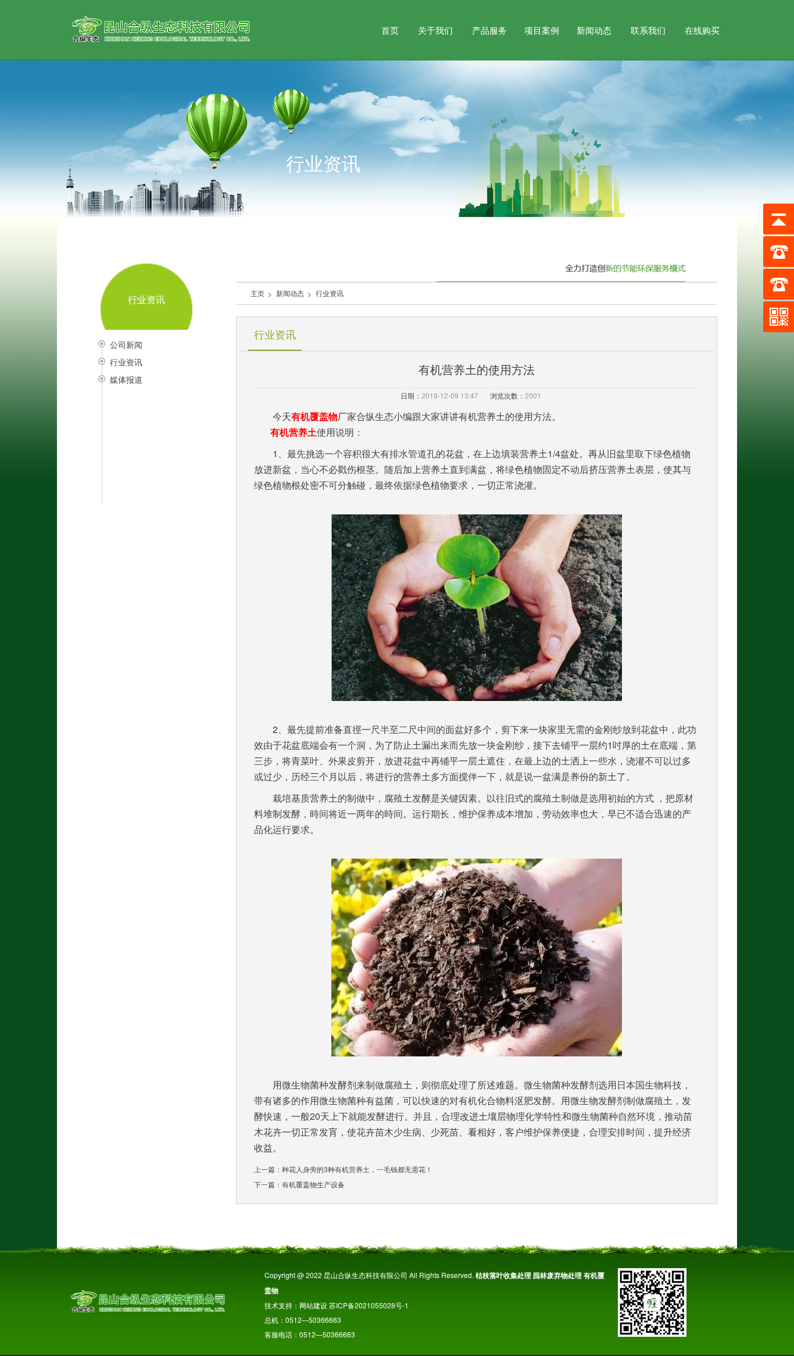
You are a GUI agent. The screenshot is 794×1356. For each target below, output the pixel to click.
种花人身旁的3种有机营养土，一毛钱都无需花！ (357, 1169)
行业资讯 (126, 362)
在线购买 (702, 30)
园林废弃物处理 (557, 1275)
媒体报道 (126, 379)
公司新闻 (126, 344)
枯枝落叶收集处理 (503, 1275)
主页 (257, 293)
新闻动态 (594, 30)
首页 (390, 30)
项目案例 (541, 30)
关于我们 (435, 30)
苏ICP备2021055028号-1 (373, 1305)
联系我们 (648, 30)
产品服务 (489, 30)
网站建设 (313, 1305)
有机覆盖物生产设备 (313, 1184)
